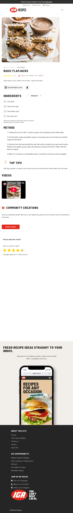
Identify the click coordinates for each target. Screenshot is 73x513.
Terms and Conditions (18, 438)
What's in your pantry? (9, 67)
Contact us (14, 441)
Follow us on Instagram (21, 488)
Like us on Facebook (20, 481)
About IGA (14, 448)
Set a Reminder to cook (14, 87)
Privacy (13, 435)
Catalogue (47, 5)
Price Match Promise (18, 467)
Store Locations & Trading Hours (22, 461)
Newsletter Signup (17, 470)
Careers (13, 444)
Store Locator (37, 5)
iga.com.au (27, 5)
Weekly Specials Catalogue (20, 458)
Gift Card (14, 464)
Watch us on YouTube (20, 484)
